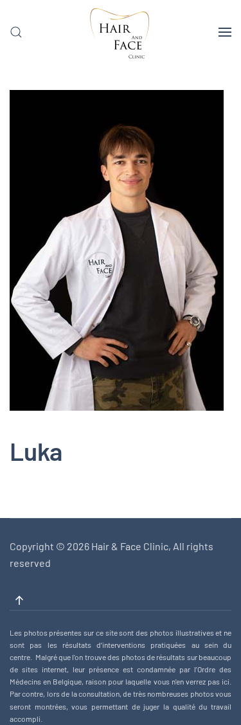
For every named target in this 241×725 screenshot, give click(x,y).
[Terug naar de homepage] (121, 38)
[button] (16, 32)
